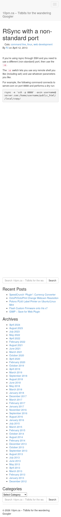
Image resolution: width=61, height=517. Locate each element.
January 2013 (16, 478)
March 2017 (15, 399)
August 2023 (16, 328)
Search (52, 280)
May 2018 (14, 386)
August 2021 (16, 345)
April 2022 (14, 338)
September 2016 (18, 413)
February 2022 (17, 341)
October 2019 (16, 365)
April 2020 (14, 358)
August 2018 (16, 379)
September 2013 (18, 450)
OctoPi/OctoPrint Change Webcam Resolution (33, 298)
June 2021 (15, 348)
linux (29, 44)
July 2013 (14, 457)
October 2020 (16, 355)
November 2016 (18, 409)
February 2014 (17, 440)
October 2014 (16, 433)
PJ (7, 47)
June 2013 (15, 461)
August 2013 (16, 454)
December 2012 (18, 481)
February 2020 (17, 362)
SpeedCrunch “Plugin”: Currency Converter (32, 294)
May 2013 (14, 464)
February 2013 (17, 474)
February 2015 (17, 430)
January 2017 (16, 406)
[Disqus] (30, 146)
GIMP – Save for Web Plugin (24, 311)
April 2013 (14, 467)
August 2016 (16, 416)
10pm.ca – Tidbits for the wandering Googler (27, 14)
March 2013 (15, 471)
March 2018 (15, 389)
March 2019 (15, 372)
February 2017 (17, 403)
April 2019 (14, 369)
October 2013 (16, 447)
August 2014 (16, 437)
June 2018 (15, 382)
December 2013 (18, 444)
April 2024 (14, 324)
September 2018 (18, 375)
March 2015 (15, 426)
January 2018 (16, 392)
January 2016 (16, 420)
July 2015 (14, 423)
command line (18, 44)
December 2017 (18, 396)
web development (43, 44)
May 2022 (14, 335)
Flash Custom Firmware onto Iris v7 (28, 308)
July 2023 (14, 331)
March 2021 (15, 352)
